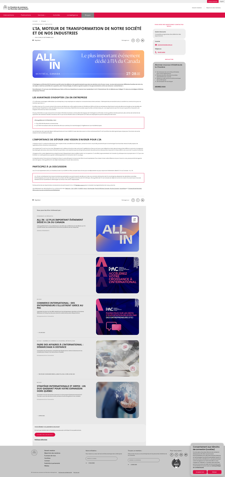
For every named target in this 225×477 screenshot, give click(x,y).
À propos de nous (50, 455)
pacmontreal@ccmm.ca (165, 45)
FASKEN (80, 188)
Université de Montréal (135, 188)
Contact (47, 461)
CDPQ (76, 188)
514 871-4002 (161, 52)
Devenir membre (197, 8)
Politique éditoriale (41, 439)
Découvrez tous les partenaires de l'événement (46, 190)
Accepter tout (200, 472)
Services (41, 15)
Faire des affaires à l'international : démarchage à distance (60, 345)
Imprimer (37, 40)
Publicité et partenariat (52, 463)
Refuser (214, 472)
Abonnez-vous (160, 86)
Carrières (47, 458)
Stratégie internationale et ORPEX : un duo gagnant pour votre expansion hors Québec (61, 388)
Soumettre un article (45, 434)
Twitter (176, 454)
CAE (72, 188)
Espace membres (212, 1)
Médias (46, 466)
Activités (56, 15)
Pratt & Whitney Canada (102, 188)
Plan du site (76, 472)
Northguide (91, 188)
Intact (85, 188)
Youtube (186, 454)
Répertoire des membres (213, 8)
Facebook (171, 454)
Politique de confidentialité (65, 472)
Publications (26, 15)
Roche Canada (114, 188)
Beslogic (67, 188)
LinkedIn (181, 454)
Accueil (35, 21)
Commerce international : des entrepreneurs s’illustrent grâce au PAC (60, 305)
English (222, 1)
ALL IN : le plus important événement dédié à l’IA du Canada (60, 221)
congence (72, 15)
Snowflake (122, 188)
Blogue (88, 15)
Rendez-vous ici (80, 185)
